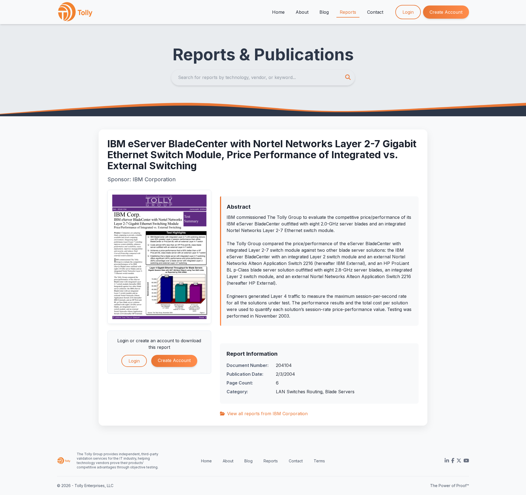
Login (408, 12)
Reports (348, 12)
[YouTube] (466, 460)
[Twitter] (458, 460)
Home (278, 12)
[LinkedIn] (447, 460)
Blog (324, 12)
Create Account (446, 12)
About (302, 12)
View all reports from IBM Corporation (267, 413)
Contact (375, 12)
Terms (319, 461)
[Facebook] (452, 460)
